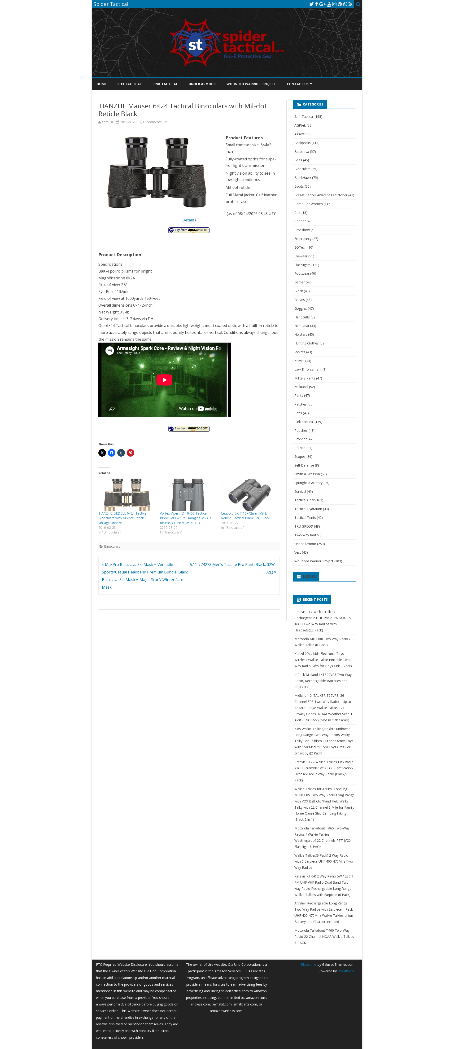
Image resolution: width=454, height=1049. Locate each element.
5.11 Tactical (130, 84)
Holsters (300, 334)
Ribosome (309, 964)
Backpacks (302, 143)
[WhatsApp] (345, 4)
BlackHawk (302, 177)
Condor (300, 221)
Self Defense (304, 465)
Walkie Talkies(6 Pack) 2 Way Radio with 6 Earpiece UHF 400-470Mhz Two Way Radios (323, 861)
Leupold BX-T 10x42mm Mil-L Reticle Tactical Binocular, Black (245, 515)
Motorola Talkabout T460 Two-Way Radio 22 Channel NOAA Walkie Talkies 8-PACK (324, 936)
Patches (300, 404)
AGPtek (300, 125)
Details (188, 220)
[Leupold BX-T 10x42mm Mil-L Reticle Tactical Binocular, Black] (249, 495)
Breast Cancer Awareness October (320, 195)
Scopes (300, 456)
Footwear (301, 273)
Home (102, 84)
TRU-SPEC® (303, 526)
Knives (299, 360)
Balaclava (301, 151)
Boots (299, 186)
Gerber (299, 282)
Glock (298, 291)
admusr (107, 122)
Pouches (301, 430)
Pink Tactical (165, 84)
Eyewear (300, 256)
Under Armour (202, 84)
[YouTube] (329, 4)
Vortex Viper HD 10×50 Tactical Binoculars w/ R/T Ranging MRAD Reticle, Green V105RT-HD (185, 518)
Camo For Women (308, 204)
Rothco (300, 447)
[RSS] (351, 4)
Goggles (300, 308)
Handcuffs (302, 317)
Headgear (301, 325)
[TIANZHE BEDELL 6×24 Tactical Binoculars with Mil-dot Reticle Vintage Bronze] (126, 495)
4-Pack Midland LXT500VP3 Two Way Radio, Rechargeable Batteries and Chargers (323, 680)
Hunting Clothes (306, 343)
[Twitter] (311, 4)
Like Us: (309, 576)
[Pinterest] (340, 4)
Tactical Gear (304, 500)
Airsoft (299, 134)
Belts (298, 160)
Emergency (302, 238)
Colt (297, 212)
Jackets (299, 352)
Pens (298, 413)
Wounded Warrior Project (251, 84)
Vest (297, 552)
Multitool (301, 386)
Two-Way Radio (306, 535)
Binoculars (112, 546)
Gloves (299, 299)
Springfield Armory (308, 482)
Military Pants (304, 378)
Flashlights (302, 265)
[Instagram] (334, 4)
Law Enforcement (308, 369)
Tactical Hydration (308, 509)
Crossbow (302, 230)
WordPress (345, 971)
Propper (300, 439)
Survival (300, 491)
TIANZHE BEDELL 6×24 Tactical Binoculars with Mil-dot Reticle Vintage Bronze (122, 518)
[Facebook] (316, 4)
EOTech (300, 247)
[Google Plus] (322, 4)
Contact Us (298, 84)
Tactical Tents (305, 517)
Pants (298, 395)
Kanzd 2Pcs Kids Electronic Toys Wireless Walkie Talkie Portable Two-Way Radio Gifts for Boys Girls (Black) (323, 659)
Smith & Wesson (307, 474)
